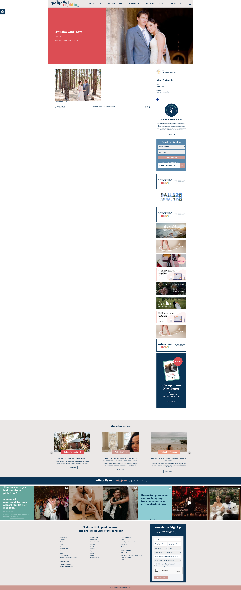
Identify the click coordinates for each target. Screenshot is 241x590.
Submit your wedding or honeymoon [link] (131, 555)
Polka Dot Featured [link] (72, 452)
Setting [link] (92, 553)
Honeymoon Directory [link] (66, 566)
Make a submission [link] (126, 553)
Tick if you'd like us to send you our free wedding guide (168, 565)
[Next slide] (189, 452)
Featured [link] (91, 4)
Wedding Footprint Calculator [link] (68, 557)
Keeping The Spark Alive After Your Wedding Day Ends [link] (168, 459)
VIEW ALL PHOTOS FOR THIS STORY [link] (104, 106)
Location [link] (92, 548)
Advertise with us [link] (126, 557)
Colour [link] (92, 546)
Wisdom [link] (111, 4)
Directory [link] (149, 4)
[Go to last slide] (51, 452)
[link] (2, 11)
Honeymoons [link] (135, 4)
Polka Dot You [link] (121, 452)
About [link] (122, 539)
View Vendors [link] (171, 158)
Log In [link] (122, 546)
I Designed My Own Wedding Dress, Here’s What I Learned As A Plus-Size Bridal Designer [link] (120, 459)
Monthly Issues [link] (94, 557)
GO (182, 165)
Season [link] (92, 555)
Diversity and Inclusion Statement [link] (130, 542)
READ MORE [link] (171, 134)
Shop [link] (173, 4)
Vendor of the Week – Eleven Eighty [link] (72, 458)
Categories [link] (93, 539)
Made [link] (121, 4)
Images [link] (92, 544)
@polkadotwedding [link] (138, 481)
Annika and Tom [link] (61, 102)
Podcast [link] (163, 4)
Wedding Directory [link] (65, 564)
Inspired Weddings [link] (70, 40)
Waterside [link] (160, 86)
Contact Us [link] (124, 544)
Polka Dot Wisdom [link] (169, 452)
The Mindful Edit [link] (64, 555)
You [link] (101, 4)
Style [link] (91, 551)
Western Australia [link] (162, 92)
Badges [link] (123, 559)
